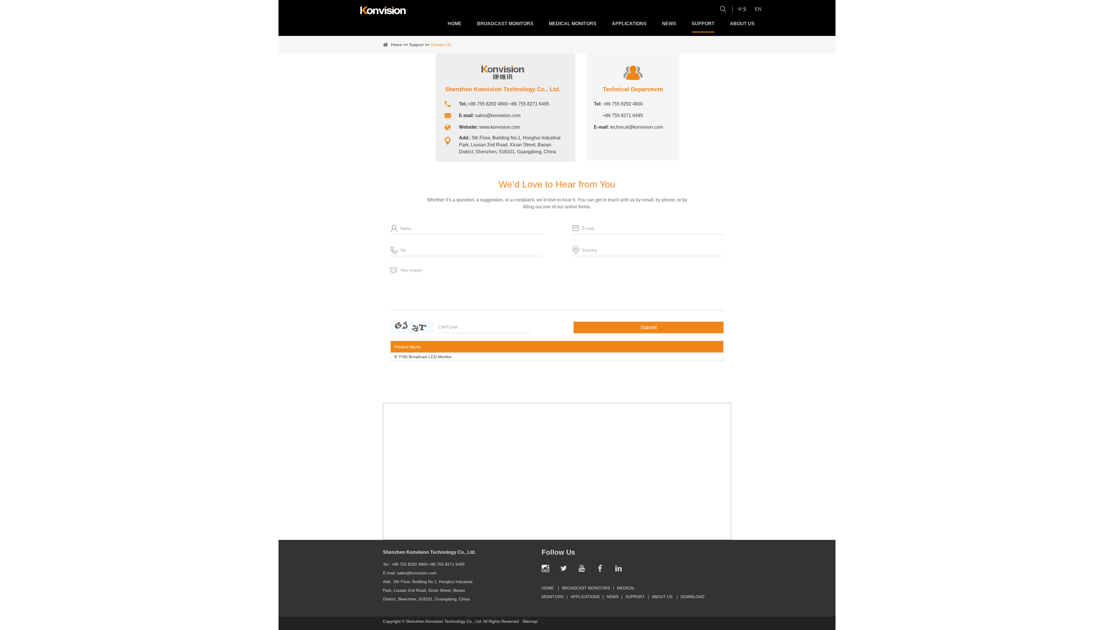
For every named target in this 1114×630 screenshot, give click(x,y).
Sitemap (530, 621)
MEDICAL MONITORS (572, 23)
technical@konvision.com (636, 127)
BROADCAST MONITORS (505, 23)
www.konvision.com (499, 127)
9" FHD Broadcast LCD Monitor (423, 356)
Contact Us (441, 44)
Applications (629, 23)
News (669, 23)
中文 (742, 9)
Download (692, 596)
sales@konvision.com (497, 115)
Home (455, 23)
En (758, 9)
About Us (742, 23)
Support (703, 23)
